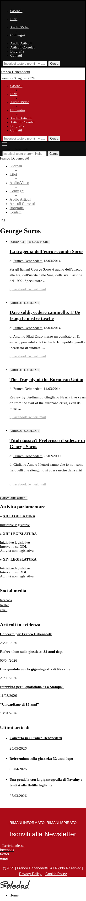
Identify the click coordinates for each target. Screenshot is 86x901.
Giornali (16, 11)
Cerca (54, 63)
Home (14, 895)
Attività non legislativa (17, 550)
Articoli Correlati (22, 47)
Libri (13, 19)
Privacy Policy (30, 874)
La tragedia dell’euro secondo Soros (46, 251)
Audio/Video (19, 27)
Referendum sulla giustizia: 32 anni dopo (32, 652)
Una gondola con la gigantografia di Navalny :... (37, 669)
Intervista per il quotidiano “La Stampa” (32, 687)
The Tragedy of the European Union (46, 379)
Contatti (16, 55)
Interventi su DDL (13, 546)
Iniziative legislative (15, 525)
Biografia (17, 51)
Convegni (17, 35)
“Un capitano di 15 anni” (19, 704)
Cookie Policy (56, 874)
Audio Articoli (21, 43)
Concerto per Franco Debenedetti (26, 634)
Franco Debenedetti (28, 261)
